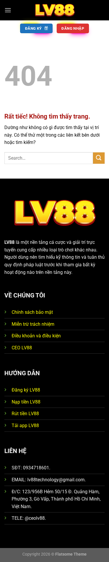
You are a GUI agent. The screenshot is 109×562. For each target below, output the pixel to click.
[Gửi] (99, 158)
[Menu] (7, 10)
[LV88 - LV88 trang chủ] (55, 10)
